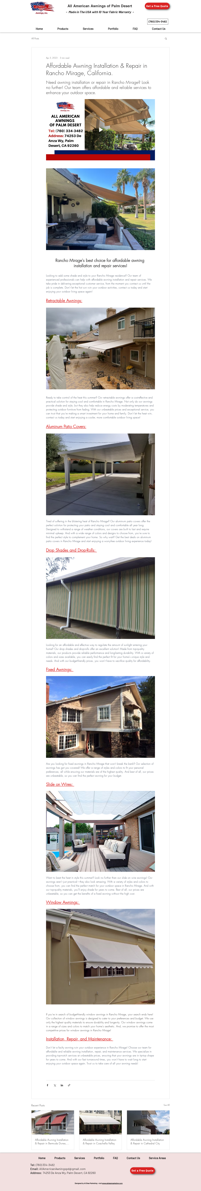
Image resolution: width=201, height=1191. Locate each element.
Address (35, 1173)
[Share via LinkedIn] (61, 1085)
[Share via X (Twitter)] (54, 1085)
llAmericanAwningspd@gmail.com (63, 1169)
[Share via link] (69, 1085)
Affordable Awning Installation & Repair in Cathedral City (147, 1141)
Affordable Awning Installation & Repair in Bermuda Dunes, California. (51, 1141)
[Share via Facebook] (47, 1085)
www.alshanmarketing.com (112, 1183)
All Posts (35, 38)
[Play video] (100, 129)
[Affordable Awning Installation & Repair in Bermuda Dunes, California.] (52, 1122)
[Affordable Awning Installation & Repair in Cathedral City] (148, 1122)
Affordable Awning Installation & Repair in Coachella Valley (99, 1141)
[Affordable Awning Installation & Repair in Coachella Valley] (100, 1122)
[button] (157, 6)
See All (167, 1105)
